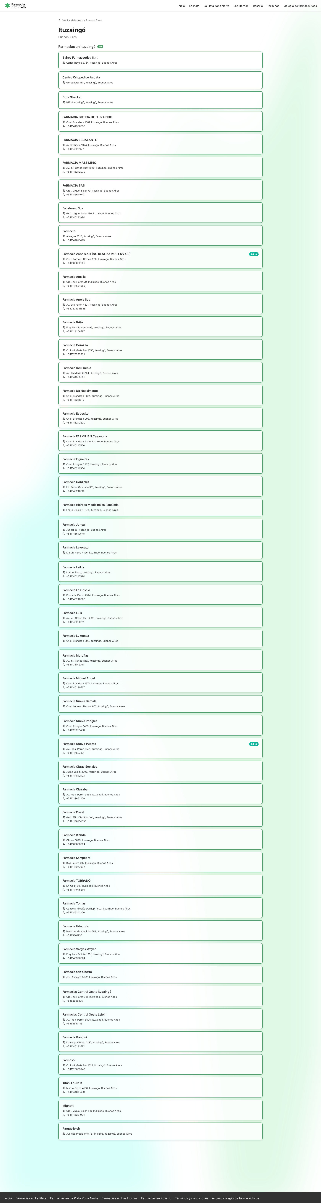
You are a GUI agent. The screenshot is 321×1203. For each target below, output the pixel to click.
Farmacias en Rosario (156, 1198)
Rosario (258, 5)
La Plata (194, 5)
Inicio (181, 5)
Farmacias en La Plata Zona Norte (74, 1198)
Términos (273, 5)
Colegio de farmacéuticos (300, 5)
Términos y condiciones (191, 1198)
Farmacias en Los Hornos (119, 1198)
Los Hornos (241, 5)
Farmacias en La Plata (31, 1198)
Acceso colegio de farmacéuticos (235, 1198)
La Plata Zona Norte (216, 5)
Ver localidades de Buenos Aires (82, 20)
